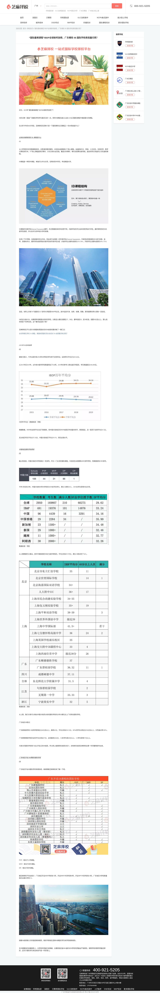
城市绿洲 (39, 23)
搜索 (117, 6)
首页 (22, 18)
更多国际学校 (123, 23)
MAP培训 (71, 23)
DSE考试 (55, 23)
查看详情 (130, 46)
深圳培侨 (23, 23)
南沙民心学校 (122, 18)
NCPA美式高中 (103, 18)
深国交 (35, 18)
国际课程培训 (104, 23)
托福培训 (86, 23)
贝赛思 (48, 18)
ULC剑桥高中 (83, 18)
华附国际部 (64, 18)
